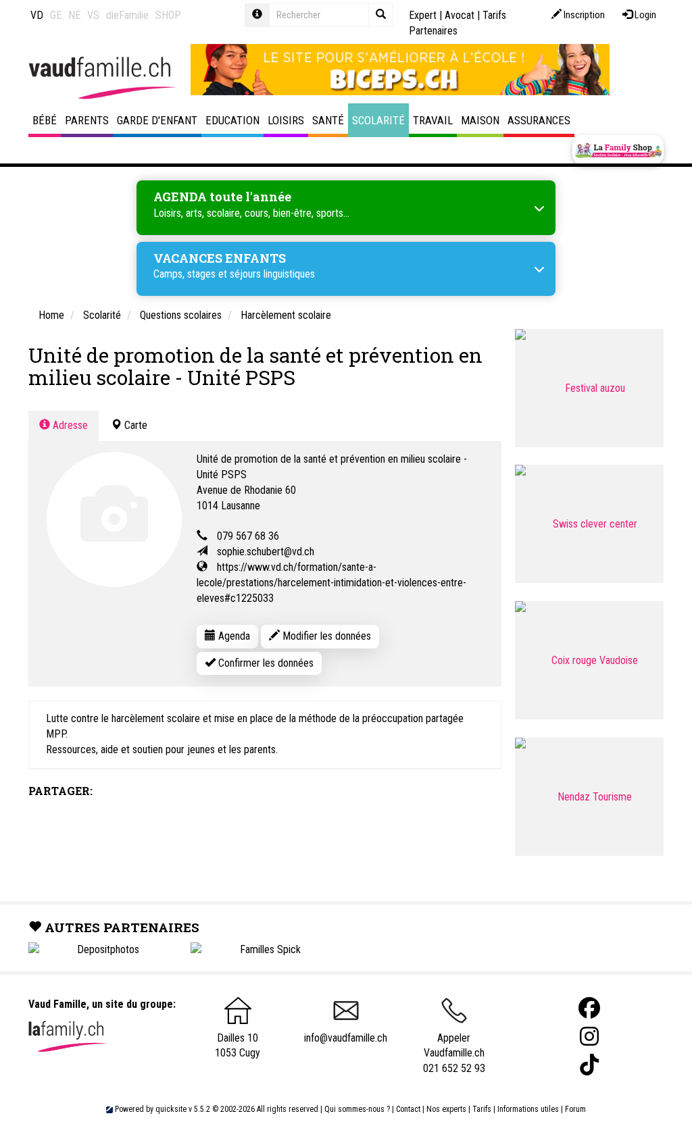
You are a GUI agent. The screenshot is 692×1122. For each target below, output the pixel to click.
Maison (480, 120)
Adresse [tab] (69, 425)
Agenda (233, 636)
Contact (408, 1109)
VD (36, 15)
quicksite (171, 1109)
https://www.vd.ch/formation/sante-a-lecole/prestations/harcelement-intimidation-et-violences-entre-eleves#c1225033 (331, 583)
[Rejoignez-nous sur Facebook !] (589, 1008)
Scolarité (378, 120)
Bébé (44, 120)
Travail (433, 120)
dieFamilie (127, 15)
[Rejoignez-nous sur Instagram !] (589, 1036)
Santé (328, 120)
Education (232, 120)
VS (93, 15)
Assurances (539, 120)
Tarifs (481, 1109)
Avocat (459, 15)
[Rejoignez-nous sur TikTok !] (589, 1065)
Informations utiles (528, 1109)
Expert (423, 15)
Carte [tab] (134, 425)
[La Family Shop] (618, 150)
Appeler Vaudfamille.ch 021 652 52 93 (454, 1053)
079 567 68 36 (248, 536)
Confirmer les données (265, 663)
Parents (87, 120)
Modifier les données (325, 636)
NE (74, 15)
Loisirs (286, 120)
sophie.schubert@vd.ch (265, 551)
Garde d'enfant (157, 120)
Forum (575, 1109)
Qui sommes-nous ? (357, 1109)
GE (55, 15)
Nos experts (446, 1109)
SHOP (168, 15)
